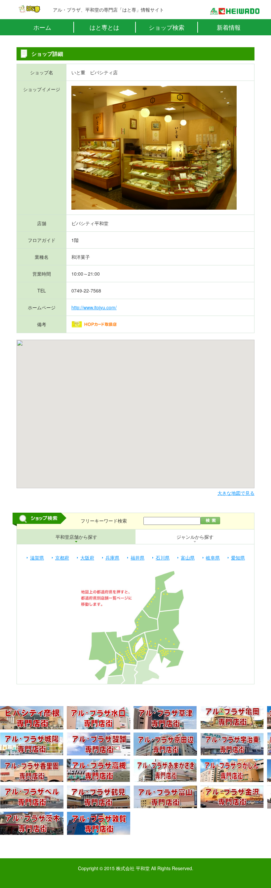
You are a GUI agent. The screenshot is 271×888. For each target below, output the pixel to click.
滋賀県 (37, 557)
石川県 (163, 557)
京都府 (62, 557)
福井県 (137, 557)
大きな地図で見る (235, 493)
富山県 (188, 557)
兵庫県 (112, 557)
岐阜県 (213, 557)
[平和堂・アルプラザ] (234, 11)
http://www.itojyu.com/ (94, 307)
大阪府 (87, 557)
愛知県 (238, 557)
